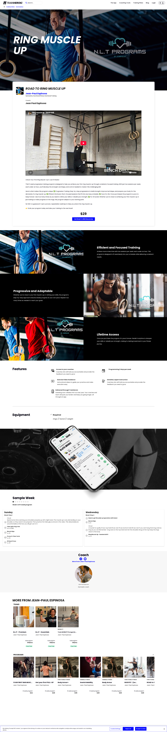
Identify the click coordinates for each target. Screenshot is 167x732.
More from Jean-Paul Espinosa (83, 562)
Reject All (128, 729)
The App (113, 3)
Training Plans (138, 3)
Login (154, 3)
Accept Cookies (141, 729)
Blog (147, 3)
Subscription (29, 640)
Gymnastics (19, 7)
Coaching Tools (124, 3)
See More (28, 624)
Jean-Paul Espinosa (36, 93)
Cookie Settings (115, 729)
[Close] (164, 729)
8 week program (28, 691)
